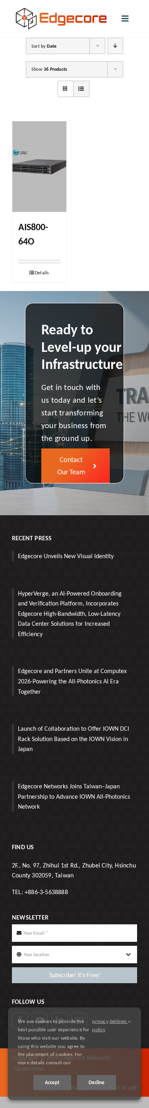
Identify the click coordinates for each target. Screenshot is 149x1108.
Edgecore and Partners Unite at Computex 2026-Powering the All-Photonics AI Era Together (72, 681)
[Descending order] (115, 46)
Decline (96, 1082)
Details (42, 273)
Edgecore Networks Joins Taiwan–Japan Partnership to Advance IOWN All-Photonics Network (74, 796)
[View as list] (81, 89)
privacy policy (100, 1025)
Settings (119, 1021)
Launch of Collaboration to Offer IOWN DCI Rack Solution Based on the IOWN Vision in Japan (73, 739)
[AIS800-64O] (39, 166)
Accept (52, 1082)
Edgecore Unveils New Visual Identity (66, 556)
